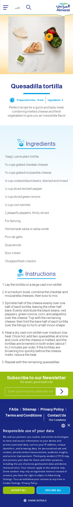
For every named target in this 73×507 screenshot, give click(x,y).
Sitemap (29, 409)
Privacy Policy (52, 409)
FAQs (13, 409)
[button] (36, 500)
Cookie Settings (12, 483)
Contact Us (56, 415)
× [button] (68, 425)
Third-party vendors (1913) (48, 456)
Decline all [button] (53, 490)
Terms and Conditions (23, 415)
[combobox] (63, 426)
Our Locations (57, 420)
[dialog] (36, 464)
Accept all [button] (18, 490)
